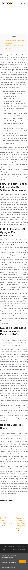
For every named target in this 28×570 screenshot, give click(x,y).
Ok (22, 561)
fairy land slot (20, 149)
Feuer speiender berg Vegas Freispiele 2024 (21, 523)
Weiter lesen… (12, 567)
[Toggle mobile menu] (25, 3)
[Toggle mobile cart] (21, 3)
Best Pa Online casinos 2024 (6, 520)
